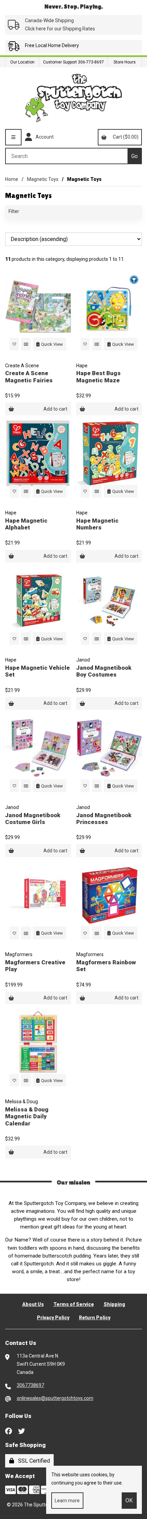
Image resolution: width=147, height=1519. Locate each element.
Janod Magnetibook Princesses (103, 818)
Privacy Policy (53, 1317)
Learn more (67, 1500)
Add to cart (55, 409)
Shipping (114, 1304)
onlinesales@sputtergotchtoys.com (55, 1398)
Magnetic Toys (42, 179)
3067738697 (30, 1385)
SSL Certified (32, 1461)
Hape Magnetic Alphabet (26, 524)
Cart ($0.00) (124, 137)
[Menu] (13, 137)
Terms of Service (73, 1304)
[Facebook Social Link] (8, 1430)
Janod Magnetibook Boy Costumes (103, 671)
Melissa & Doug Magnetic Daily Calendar (27, 1116)
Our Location (22, 62)
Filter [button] (14, 211)
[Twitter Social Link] (21, 1430)
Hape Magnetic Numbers (97, 524)
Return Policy (94, 1317)
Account (44, 137)
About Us (33, 1304)
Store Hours (124, 62)
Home (11, 179)
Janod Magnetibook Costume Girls (32, 818)
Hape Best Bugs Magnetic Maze (98, 376)
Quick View (52, 343)
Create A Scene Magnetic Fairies (29, 376)
